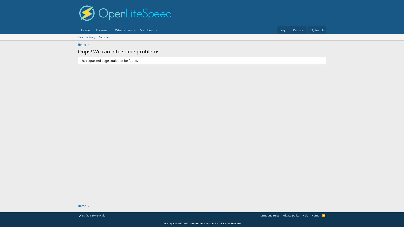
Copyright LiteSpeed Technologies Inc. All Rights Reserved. (202, 223)
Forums (101, 30)
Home (85, 30)
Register (104, 37)
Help (305, 215)
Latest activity (86, 37)
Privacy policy (290, 215)
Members (147, 30)
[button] (110, 30)
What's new (123, 30)
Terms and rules (269, 215)
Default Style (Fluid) (93, 215)
